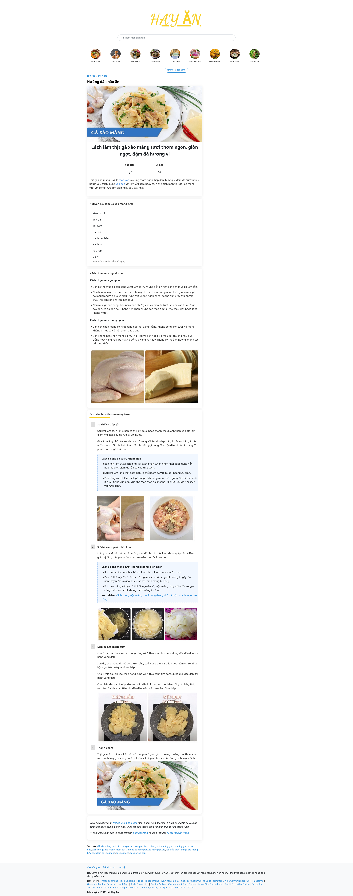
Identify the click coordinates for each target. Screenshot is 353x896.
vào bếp (120, 183)
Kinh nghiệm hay (170, 880)
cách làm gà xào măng (157, 846)
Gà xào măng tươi (106, 846)
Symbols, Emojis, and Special (155, 887)
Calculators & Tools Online (182, 884)
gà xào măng (176, 846)
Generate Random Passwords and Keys (107, 884)
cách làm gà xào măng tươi (131, 846)
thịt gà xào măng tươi (125, 823)
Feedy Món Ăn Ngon (178, 832)
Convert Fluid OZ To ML (185, 887)
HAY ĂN (91, 75)
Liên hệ (121, 867)
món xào (124, 180)
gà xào (186, 846)
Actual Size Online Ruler (210, 884)
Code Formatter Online (193, 880)
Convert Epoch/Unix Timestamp (246, 880)
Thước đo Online (109, 880)
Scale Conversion (139, 884)
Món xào (102, 75)
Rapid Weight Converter (125, 887)
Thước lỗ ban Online (148, 880)
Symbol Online (158, 884)
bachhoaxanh (140, 832)
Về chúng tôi (93, 867)
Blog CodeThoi (128, 880)
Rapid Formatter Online (237, 884)
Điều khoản (109, 867)
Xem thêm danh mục (176, 69)
